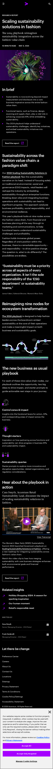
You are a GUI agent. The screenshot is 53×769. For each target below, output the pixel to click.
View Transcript (44, 536)
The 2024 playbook (12, 316)
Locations (6, 676)
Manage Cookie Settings (26, 761)
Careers (5, 661)
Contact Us (7, 671)
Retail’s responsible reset (21, 607)
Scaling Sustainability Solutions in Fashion (21, 548)
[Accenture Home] (26, 4)
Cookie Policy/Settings (12, 696)
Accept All (26, 746)
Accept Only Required (26, 754)
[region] (26, 738)
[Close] (50, 712)
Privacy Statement (10, 686)
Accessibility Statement (13, 701)
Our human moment (19, 603)
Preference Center (10, 656)
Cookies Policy (43, 737)
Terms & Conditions (11, 691)
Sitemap (6, 681)
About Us (6, 666)
